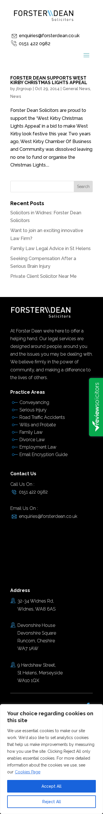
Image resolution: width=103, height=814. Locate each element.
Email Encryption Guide (43, 454)
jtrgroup (24, 88)
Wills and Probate (37, 424)
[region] (51, 759)
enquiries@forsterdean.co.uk (49, 35)
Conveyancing (34, 402)
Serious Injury (33, 410)
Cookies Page (27, 772)
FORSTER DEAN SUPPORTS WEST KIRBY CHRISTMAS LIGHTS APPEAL (48, 80)
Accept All (51, 786)
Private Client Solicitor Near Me (43, 276)
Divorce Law (32, 439)
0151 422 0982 (34, 43)
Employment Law (37, 447)
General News (76, 88)
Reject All (51, 801)
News (15, 96)
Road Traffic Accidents (42, 417)
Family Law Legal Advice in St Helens (50, 248)
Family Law (31, 432)
